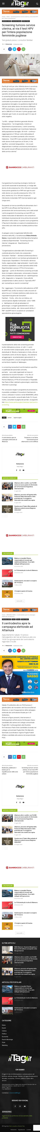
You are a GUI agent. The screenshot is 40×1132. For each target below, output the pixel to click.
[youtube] (23, 470)
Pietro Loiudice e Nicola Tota (17, 1126)
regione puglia (17, 417)
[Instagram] (20, 1106)
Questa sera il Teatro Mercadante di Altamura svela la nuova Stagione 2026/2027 (25, 508)
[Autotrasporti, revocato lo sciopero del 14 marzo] (7, 583)
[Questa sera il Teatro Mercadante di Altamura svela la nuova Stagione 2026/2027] (7, 509)
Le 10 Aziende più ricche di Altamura (25, 570)
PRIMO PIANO (26, 21)
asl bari (10, 417)
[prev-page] (3, 516)
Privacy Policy (7, 1111)
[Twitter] (14, 49)
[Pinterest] (19, 49)
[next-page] (6, 516)
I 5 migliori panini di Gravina (23, 591)
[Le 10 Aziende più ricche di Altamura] (7, 573)
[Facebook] (10, 49)
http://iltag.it (20, 466)
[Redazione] (3, 44)
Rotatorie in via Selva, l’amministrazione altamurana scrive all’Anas (29, 439)
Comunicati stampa (16, 21)
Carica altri (19, 601)
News (8, 16)
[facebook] (16, 470)
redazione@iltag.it (14, 1093)
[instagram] (20, 470)
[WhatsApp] (23, 49)
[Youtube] (25, 1106)
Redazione (9, 44)
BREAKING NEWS (6, 21)
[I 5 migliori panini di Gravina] (7, 594)
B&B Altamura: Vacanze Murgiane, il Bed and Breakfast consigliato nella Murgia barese (25, 949)
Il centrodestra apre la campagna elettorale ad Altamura (9, 439)
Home (3, 16)
